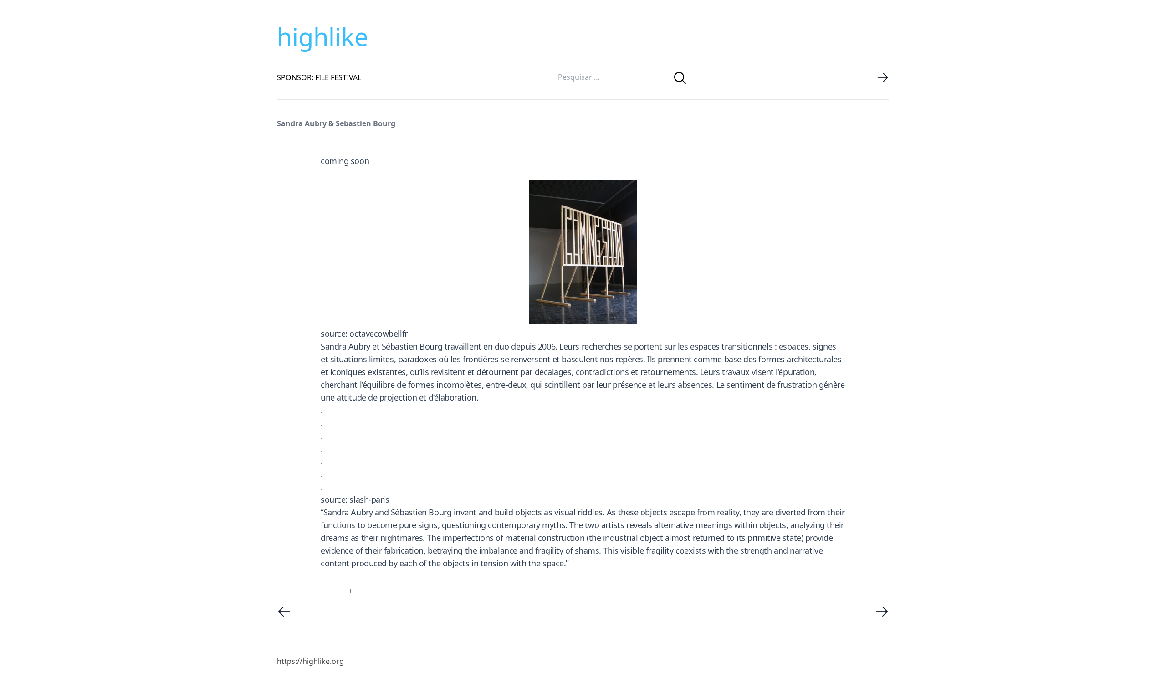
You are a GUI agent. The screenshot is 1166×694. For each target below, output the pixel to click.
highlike (322, 36)
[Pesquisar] (680, 78)
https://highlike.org (310, 661)
